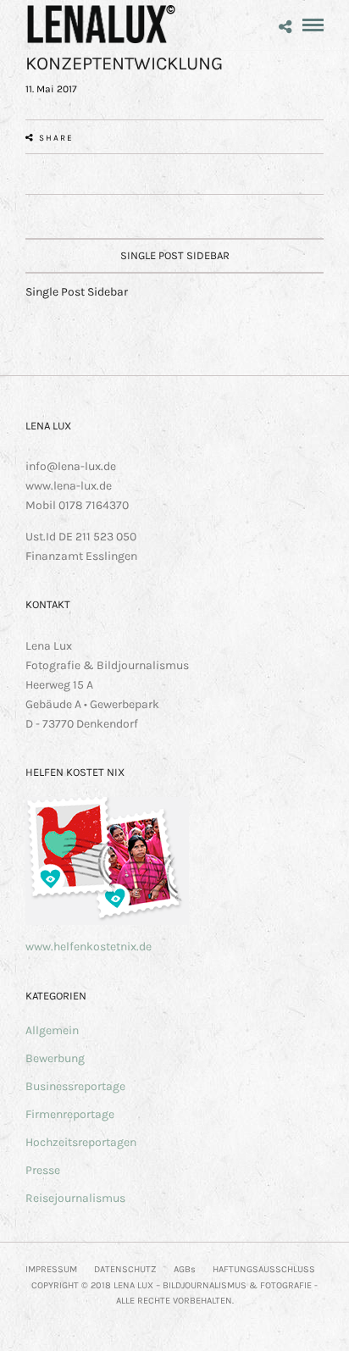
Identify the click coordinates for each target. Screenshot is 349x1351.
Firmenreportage (69, 1114)
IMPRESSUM (51, 1269)
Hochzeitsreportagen (80, 1142)
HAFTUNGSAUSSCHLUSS (264, 1269)
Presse (42, 1170)
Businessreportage (75, 1086)
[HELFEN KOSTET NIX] (107, 921)
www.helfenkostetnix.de (88, 946)
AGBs (185, 1269)
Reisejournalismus (75, 1198)
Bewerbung (55, 1058)
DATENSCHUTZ (125, 1269)
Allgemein (52, 1030)
